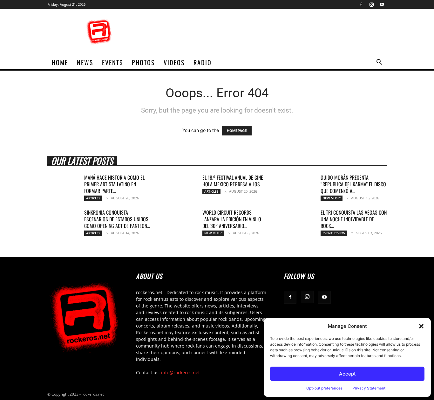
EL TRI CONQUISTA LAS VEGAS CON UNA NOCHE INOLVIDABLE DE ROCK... (354, 219)
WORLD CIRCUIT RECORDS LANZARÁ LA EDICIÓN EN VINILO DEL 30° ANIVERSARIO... (231, 219)
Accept (347, 374)
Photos (143, 62)
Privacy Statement (368, 388)
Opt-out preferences (324, 388)
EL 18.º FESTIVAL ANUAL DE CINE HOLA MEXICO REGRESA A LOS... (232, 181)
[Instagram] (371, 4)
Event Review (333, 233)
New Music (331, 198)
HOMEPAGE (237, 130)
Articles (93, 198)
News (85, 62)
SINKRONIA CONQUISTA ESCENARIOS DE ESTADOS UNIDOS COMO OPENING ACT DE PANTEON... (117, 219)
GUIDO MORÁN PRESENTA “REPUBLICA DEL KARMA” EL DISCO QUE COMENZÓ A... (353, 184)
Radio (202, 62)
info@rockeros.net (180, 372)
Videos (174, 62)
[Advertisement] (271, 32)
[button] (421, 326)
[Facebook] (361, 4)
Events (112, 62)
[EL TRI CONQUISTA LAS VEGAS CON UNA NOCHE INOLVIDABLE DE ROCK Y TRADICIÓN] (299, 220)
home (60, 62)
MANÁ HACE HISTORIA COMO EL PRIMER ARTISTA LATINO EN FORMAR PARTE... (114, 184)
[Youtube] (382, 4)
